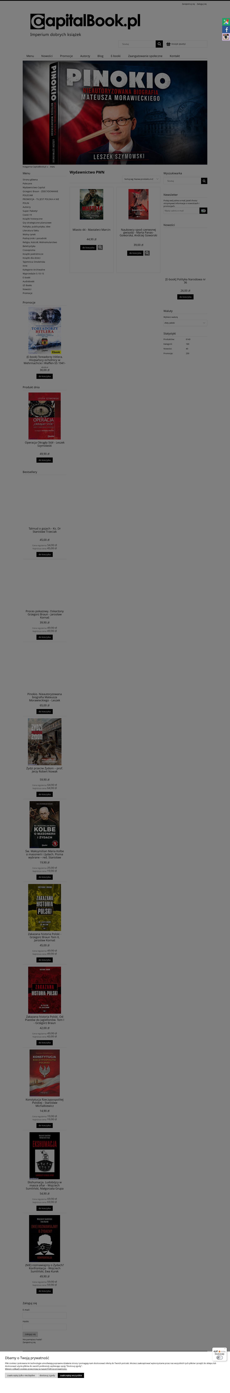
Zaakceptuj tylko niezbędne (21, 1375)
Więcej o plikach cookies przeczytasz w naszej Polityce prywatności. (36, 1368)
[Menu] (225, 1349)
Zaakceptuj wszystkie (71, 1375)
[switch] (220, 1357)
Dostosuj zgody (47, 1375)
